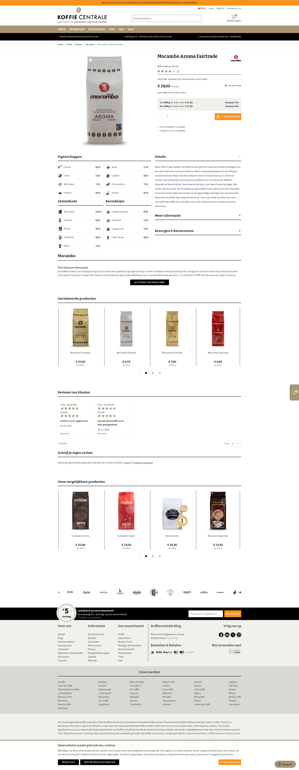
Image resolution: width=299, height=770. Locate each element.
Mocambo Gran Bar (80, 352)
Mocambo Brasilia (126, 352)
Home (60, 44)
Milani (232, 693)
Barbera (102, 682)
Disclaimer (63, 656)
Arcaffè (61, 682)
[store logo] (82, 15)
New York (63, 700)
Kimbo (232, 689)
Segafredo (103, 704)
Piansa (232, 700)
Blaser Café (169, 682)
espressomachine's (197, 733)
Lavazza (134, 693)
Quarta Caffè (64, 704)
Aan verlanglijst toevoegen (172, 126)
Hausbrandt (104, 689)
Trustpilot (63, 649)
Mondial (167, 697)
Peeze (197, 700)
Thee (112, 29)
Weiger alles (68, 762)
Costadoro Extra (80, 536)
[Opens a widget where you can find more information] (285, 764)
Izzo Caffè (168, 689)
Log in (211, 8)
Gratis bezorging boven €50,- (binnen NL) (220, 37)
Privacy (91, 649)
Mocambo (90, 44)
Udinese (167, 704)
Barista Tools (125, 642)
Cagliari (233, 682)
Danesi (197, 685)
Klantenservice (96, 634)
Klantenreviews (66, 642)
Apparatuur (77, 29)
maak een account (143, 462)
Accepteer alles (230, 762)
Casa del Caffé (65, 685)
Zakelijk (92, 656)
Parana (133, 700)
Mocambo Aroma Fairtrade (110, 44)
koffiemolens (215, 733)
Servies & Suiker (126, 649)
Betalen (92, 638)
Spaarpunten (65, 645)
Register (221, 8)
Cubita (166, 685)
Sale (121, 29)
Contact (62, 660)
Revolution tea (72, 733)
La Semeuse (104, 693)
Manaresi (167, 693)
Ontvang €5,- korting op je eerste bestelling (148, 37)
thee (211, 729)
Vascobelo (234, 704)
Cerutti (102, 685)
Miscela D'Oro (65, 697)
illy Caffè (134, 689)
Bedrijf (61, 634)
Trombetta (136, 704)
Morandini (199, 697)
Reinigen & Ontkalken (129, 645)
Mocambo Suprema (218, 352)
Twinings (88, 733)
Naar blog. (172, 638)
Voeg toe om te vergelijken (173, 130)
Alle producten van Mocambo (149, 282)
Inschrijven (233, 614)
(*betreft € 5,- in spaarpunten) (89, 617)
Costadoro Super (126, 536)
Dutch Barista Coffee (69, 689)
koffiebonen (133, 729)
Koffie (62, 29)
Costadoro (135, 685)
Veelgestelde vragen (98, 653)
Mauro (197, 693)
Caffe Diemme (162, 726)
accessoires (158, 733)
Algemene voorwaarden (70, 653)
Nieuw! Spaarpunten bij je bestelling (79, 37)
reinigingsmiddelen (175, 733)
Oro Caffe (103, 700)
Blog (131, 29)
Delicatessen (96, 29)
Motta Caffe (235, 697)
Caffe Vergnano (201, 726)
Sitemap (92, 660)
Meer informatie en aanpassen (99, 762)
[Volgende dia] (159, 373)
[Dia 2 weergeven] (153, 373)
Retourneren (95, 645)
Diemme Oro (172, 536)
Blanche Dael (137, 682)
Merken (78, 44)
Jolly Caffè (199, 689)
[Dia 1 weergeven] (146, 373)
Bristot (198, 682)
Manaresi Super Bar (218, 536)
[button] (104, 100)
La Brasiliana (64, 693)
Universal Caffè (202, 704)
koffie (120, 729)
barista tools (233, 733)
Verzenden (93, 642)
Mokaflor (134, 697)
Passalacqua (169, 700)
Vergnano (63, 708)
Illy (219, 726)
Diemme (233, 685)
